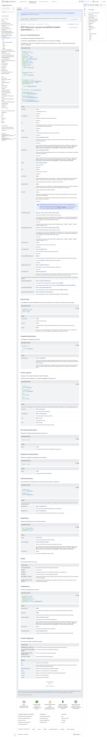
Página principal (23, 1)
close (105, 5)
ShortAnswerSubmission (32, 97)
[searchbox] (8, 12)
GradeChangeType (38, 601)
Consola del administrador (45, 716)
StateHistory (30, 490)
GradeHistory (30, 494)
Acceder (104, 1)
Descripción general (5, 8)
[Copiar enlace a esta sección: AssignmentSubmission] (37, 336)
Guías (13, 8)
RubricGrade (30, 67)
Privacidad (26, 734)
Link (28, 395)
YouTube (63, 722)
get (22, 662)
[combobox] (84, 1)
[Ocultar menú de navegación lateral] (15, 735)
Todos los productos (43, 1)
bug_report (101, 5)
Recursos (54, 1)
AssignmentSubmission (32, 93)
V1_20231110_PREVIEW (61, 207)
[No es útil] (78, 24)
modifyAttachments (25, 668)
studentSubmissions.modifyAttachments (66, 285)
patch (22, 670)
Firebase (45, 729)
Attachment (30, 348)
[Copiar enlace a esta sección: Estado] (26, 558)
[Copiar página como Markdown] (37, 30)
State (30, 528)
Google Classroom (33, 1)
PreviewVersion (37, 89)
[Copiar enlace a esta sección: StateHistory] (30, 518)
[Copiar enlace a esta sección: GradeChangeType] (34, 638)
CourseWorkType (37, 81)
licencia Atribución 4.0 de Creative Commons (54, 691)
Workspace (12, 1)
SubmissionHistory (32, 86)
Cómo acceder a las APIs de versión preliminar (52, 208)
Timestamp (42, 137)
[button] (8, 20)
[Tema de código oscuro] (78, 51)
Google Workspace (31, 24)
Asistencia (26, 8)
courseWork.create (43, 260)
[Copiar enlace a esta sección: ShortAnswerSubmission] (38, 430)
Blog (62, 716)
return (22, 675)
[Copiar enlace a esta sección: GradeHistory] (31, 586)
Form (28, 398)
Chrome (39, 729)
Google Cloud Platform (53, 729)
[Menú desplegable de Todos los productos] (49, 1)
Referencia (19, 8)
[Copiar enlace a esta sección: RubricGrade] (30, 299)
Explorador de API (43, 722)
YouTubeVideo (30, 391)
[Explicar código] (76, 51)
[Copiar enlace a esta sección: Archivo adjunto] (32, 373)
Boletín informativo (65, 718)
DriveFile (29, 387)
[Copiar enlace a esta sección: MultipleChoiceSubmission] (39, 454)
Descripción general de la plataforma (25, 716)
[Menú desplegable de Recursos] (57, 1)
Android (33, 729)
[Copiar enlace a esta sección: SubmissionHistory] (34, 478)
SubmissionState (33, 58)
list (22, 665)
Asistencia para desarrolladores (24, 722)
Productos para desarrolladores (24, 718)
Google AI (62, 729)
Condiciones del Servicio (23, 724)
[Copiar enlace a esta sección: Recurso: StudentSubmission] (41, 35)
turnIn (22, 677)
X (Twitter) (63, 720)
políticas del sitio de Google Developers (45, 692)
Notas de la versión (22, 720)
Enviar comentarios (73, 27)
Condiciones (20, 734)
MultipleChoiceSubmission (33, 101)
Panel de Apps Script (44, 718)
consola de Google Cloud (44, 720)
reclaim (23, 673)
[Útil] (76, 24)
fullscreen (103, 5)
